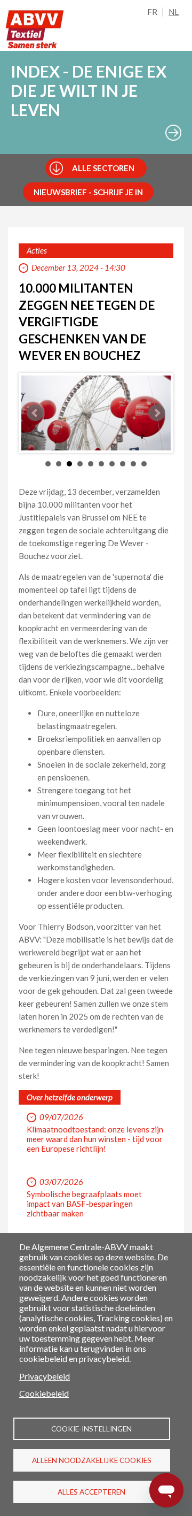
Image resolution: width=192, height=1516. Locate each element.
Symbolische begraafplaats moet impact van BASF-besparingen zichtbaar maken (84, 1203)
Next (156, 413)
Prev (35, 413)
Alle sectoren (103, 168)
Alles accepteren (91, 1492)
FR (152, 12)
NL (174, 12)
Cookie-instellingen (91, 1429)
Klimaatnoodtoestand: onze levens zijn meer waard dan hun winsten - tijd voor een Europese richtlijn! (95, 1138)
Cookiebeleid (44, 1393)
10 (144, 463)
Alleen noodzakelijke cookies (91, 1460)
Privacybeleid (44, 1376)
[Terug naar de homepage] (35, 29)
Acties (37, 250)
